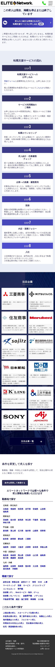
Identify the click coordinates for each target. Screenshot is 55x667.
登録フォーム (9, 81)
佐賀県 (13, 566)
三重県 (28, 539)
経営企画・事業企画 (11, 582)
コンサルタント (9, 589)
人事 (45, 582)
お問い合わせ (45, 649)
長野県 (43, 531)
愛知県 (20, 539)
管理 (34, 582)
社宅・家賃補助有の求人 (13, 627)
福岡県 (5, 566)
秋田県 (20, 509)
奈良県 (35, 547)
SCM (40, 582)
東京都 (43, 520)
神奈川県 (6, 522)
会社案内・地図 (11, 641)
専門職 (20, 589)
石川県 (20, 531)
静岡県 (13, 539)
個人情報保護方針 (43, 641)
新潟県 (5, 531)
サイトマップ (45, 646)
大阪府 (20, 547)
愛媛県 (13, 558)
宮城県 (35, 509)
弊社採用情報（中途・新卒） (15, 643)
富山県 (13, 531)
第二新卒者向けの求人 (28, 616)
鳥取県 (5, 555)
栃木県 (13, 520)
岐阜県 (5, 539)
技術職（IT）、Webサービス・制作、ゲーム (21, 592)
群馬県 (20, 520)
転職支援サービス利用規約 (15, 649)
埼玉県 (28, 520)
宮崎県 (43, 566)
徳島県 (43, 555)
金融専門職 (27, 596)
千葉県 (35, 520)
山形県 (43, 509)
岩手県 (28, 509)
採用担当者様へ (11, 646)
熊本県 (28, 566)
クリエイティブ (38, 585)
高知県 (20, 558)
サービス (26, 585)
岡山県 (20, 555)
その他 (40, 599)
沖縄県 (15, 569)
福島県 (5, 512)
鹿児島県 (6, 569)
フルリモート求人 (28, 620)
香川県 (5, 558)
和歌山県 (43, 547)
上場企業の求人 (9, 613)
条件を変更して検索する (15, 483)
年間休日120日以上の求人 (13, 623)
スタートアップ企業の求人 (28, 613)
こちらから (40, 88)
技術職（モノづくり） (12, 596)
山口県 (35, 555)
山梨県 (35, 531)
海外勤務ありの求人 (11, 620)
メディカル (38, 596)
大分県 (35, 566)
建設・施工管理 (22, 599)
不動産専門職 (8, 599)
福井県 (28, 531)
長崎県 (20, 566)
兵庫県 (28, 547)
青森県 (13, 509)
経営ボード (25, 582)
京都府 (13, 547)
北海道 (5, 509)
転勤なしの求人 (45, 616)
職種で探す (8, 576)
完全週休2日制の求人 (34, 623)
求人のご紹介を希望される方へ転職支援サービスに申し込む (28, 22)
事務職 (33, 599)
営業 (19, 585)
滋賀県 (5, 547)
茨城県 (5, 520)
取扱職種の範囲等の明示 (41, 643)
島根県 (13, 555)
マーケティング (9, 585)
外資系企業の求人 (10, 616)
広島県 (28, 555)
